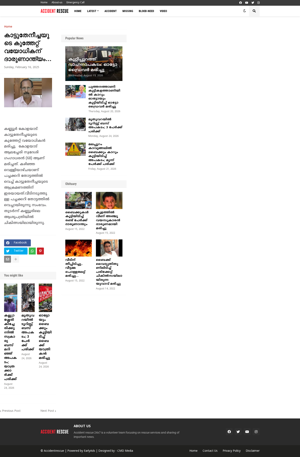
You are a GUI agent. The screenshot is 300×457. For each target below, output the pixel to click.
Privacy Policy (232, 451)
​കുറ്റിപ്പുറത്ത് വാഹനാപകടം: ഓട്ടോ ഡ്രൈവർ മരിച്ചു (92, 65)
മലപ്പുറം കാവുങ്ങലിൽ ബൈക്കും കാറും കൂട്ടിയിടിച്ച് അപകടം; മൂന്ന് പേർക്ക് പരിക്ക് (103, 154)
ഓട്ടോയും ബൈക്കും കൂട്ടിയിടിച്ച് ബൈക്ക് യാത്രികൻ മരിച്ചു (45, 337)
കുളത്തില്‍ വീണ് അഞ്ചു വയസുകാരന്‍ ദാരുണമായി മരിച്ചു (108, 220)
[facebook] (240, 3)
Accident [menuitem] (110, 11)
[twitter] (252, 3)
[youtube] (246, 3)
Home (44, 2)
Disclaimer (253, 451)
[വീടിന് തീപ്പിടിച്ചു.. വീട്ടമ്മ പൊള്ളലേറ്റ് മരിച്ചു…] (78, 248)
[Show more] (15, 259)
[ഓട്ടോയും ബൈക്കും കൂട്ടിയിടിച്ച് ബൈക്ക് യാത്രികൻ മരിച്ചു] (45, 297)
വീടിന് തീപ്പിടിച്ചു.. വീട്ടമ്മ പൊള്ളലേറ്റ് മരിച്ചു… (75, 268)
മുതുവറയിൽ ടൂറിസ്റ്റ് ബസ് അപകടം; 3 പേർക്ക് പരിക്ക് (27, 333)
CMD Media (125, 451)
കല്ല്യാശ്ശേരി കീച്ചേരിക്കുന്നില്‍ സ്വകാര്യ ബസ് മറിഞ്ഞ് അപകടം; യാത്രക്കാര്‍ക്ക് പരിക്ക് (10, 347)
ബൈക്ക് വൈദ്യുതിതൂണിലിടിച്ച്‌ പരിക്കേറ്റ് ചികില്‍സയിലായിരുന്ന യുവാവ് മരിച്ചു (109, 272)
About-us (57, 2)
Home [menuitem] (77, 11)
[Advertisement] (213, 52)
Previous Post (11, 411)
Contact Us (210, 451)
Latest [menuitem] (91, 11)
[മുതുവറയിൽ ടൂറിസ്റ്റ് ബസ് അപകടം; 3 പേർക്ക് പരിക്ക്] (28, 297)
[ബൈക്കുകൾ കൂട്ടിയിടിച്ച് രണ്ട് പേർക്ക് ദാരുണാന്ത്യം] (78, 200)
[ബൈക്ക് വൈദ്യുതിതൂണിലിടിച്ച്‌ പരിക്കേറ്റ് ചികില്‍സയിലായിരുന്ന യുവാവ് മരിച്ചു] (109, 248)
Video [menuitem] (163, 11)
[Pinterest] (40, 251)
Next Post (47, 411)
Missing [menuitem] (127, 11)
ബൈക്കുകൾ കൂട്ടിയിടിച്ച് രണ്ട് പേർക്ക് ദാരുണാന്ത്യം (77, 219)
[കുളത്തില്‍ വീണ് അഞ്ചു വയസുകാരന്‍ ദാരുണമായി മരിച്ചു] (109, 200)
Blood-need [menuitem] (146, 11)
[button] (244, 11)
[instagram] (258, 3)
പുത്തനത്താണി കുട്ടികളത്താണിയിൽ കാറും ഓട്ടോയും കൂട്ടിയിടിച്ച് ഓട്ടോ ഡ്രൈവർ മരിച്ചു (104, 97)
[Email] (7, 259)
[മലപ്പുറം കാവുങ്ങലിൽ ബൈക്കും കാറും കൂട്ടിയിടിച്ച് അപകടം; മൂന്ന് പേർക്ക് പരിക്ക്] (75, 149)
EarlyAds (89, 451)
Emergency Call (75, 2)
